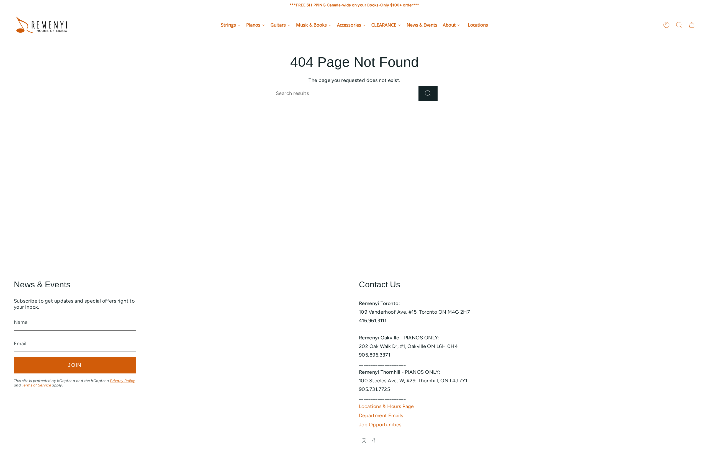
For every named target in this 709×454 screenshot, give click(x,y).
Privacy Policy (122, 380)
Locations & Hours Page (386, 406)
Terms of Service (36, 385)
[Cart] (691, 25)
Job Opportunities (380, 425)
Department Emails (381, 415)
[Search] (428, 93)
